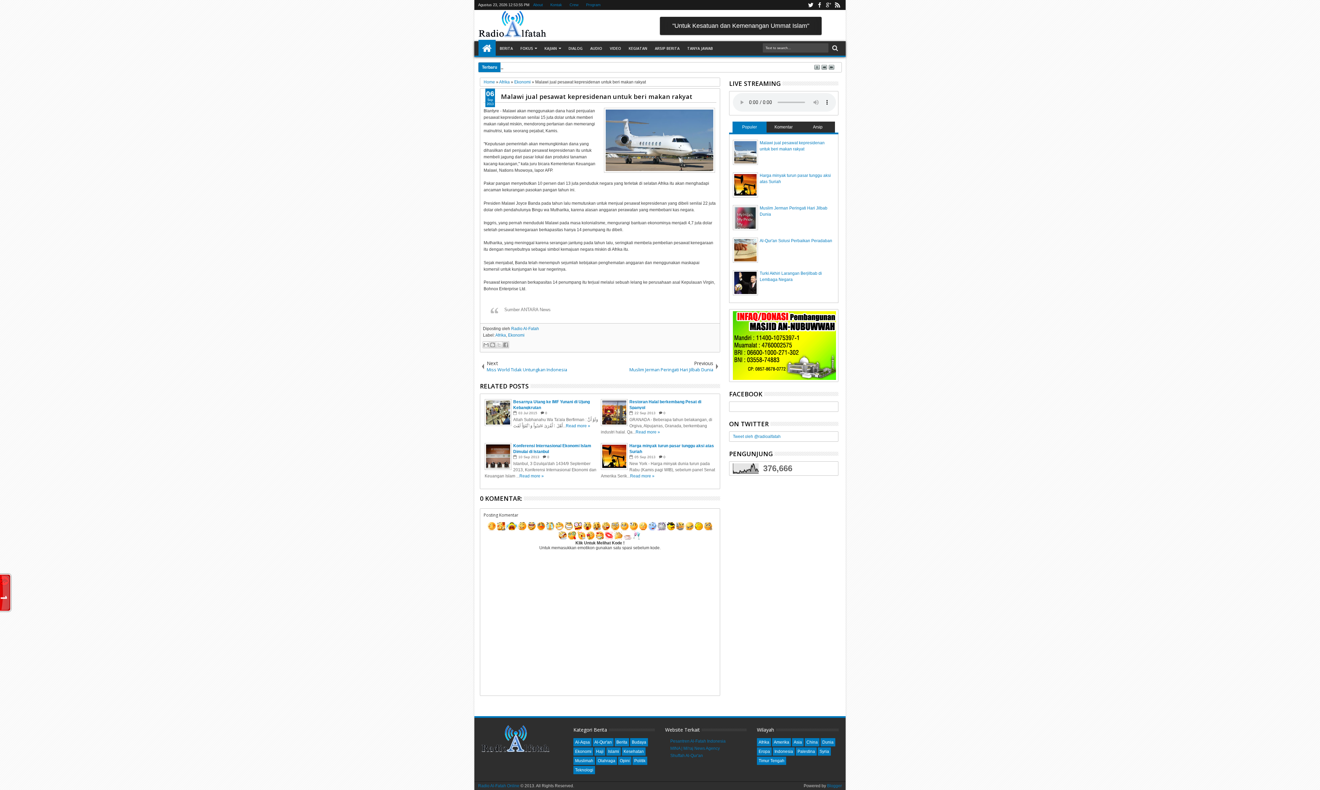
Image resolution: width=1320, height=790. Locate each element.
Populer (749, 127)
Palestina (806, 751)
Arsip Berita (667, 48)
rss (837, 5)
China (812, 742)
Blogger (834, 785)
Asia (798, 742)
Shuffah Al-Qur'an (686, 755)
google (828, 5)
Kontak (556, 5)
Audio (596, 48)
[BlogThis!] (492, 344)
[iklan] (784, 378)
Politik (640, 760)
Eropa (764, 751)
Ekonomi (516, 335)
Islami (613, 751)
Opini (625, 760)
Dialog (576, 48)
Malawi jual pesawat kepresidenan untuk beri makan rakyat (596, 96)
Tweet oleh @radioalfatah (757, 436)
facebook (819, 5)
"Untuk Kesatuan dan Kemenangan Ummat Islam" (740, 25)
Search (834, 48)
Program (593, 5)
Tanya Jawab (700, 48)
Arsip (818, 127)
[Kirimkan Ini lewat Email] (486, 344)
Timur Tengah (771, 760)
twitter (810, 5)
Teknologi (584, 770)
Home (487, 48)
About (538, 5)
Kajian (550, 48)
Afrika (500, 335)
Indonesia (783, 751)
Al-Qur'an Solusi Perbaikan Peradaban (796, 240)
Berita (506, 48)
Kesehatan (634, 751)
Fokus (526, 48)
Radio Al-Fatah (525, 328)
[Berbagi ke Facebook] (505, 344)
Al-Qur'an (603, 742)
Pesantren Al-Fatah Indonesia (698, 741)
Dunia (828, 742)
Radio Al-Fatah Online (498, 785)
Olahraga (606, 760)
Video (615, 48)
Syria (824, 751)
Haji (600, 751)
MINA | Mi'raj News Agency (695, 748)
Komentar (783, 127)
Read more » (578, 426)
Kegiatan (638, 48)
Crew (574, 5)
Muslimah (584, 760)
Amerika (781, 742)
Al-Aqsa (582, 742)
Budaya (639, 742)
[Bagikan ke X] (499, 344)
